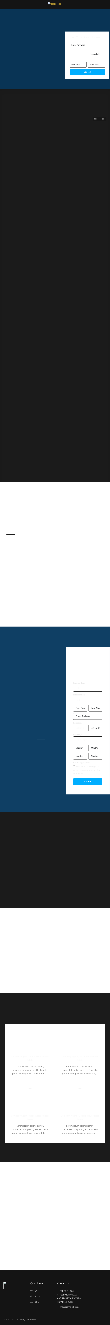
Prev (95, 119)
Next (102, 119)
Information (79, 695)
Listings (33, 1290)
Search (87, 72)
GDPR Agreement (81, 763)
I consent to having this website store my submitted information (87, 770)
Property (77, 734)
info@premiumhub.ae (69, 1307)
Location (77, 723)
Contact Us (35, 1296)
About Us (34, 1302)
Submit (88, 781)
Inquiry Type (79, 683)
